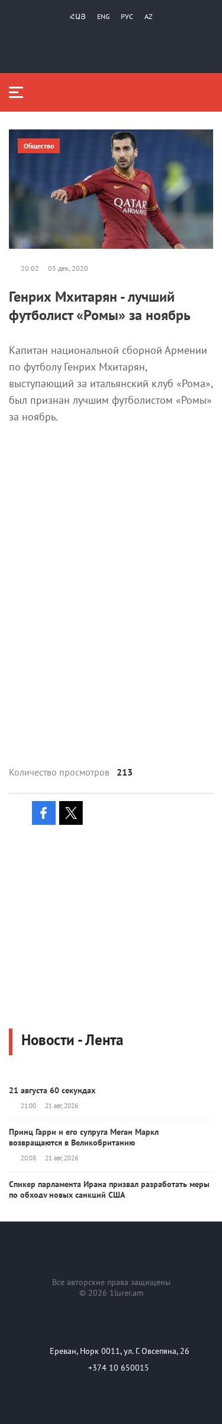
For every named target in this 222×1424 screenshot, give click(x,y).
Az (148, 16)
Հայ (78, 16)
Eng (103, 16)
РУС (127, 16)
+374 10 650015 (118, 1367)
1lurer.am (126, 1292)
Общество (39, 145)
